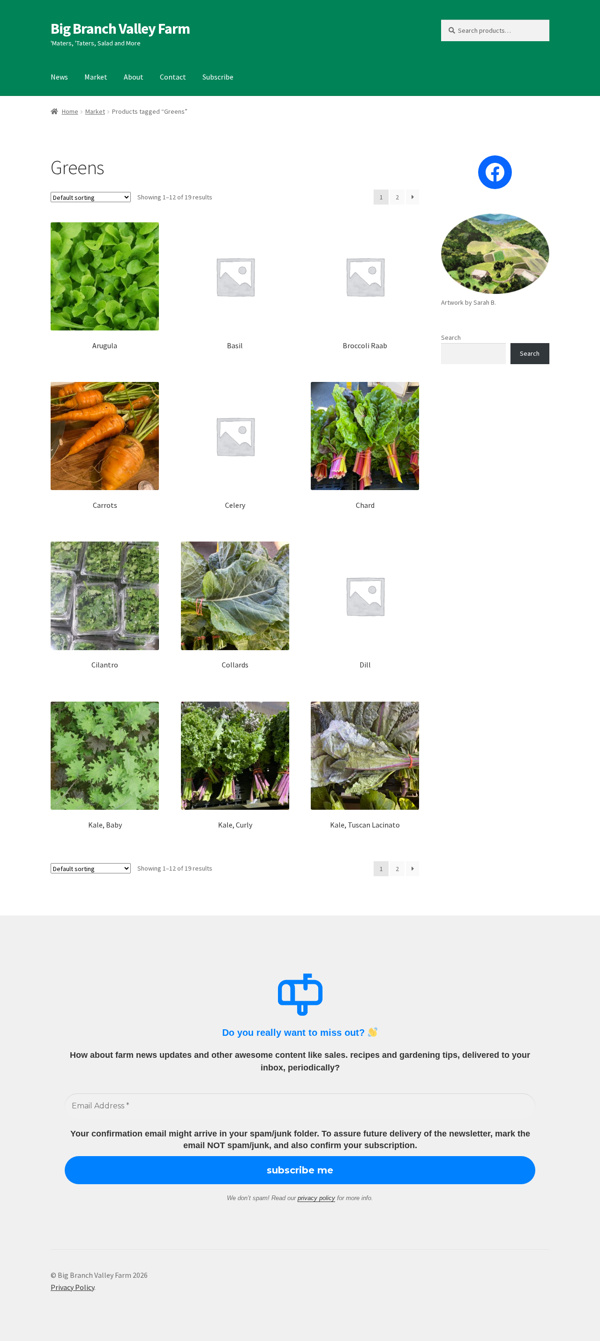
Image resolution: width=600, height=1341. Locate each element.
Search (451, 337)
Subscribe (217, 76)
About (133, 76)
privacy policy (316, 1198)
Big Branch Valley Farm (120, 28)
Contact (173, 76)
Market (95, 76)
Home (70, 111)
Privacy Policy (72, 1287)
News (59, 76)
